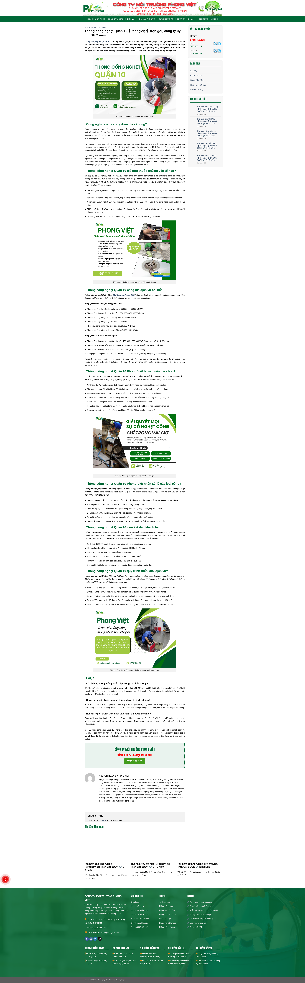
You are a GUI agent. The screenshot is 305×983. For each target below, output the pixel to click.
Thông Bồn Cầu (196, 80)
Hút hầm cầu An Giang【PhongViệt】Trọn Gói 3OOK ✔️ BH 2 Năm (207, 133)
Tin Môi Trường (196, 89)
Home (90, 19)
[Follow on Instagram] (91, 939)
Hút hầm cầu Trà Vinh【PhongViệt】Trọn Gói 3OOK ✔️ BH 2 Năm (207, 158)
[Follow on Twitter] (95, 939)
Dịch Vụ (130, 19)
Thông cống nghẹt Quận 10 (97, 42)
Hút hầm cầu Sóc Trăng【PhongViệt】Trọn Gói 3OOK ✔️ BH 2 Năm (207, 145)
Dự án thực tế (166, 19)
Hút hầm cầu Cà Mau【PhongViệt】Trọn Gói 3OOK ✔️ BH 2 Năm (207, 121)
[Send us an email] (100, 939)
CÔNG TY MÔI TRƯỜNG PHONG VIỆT (154, 4)
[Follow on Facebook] (87, 939)
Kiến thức (203, 19)
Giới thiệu (100, 19)
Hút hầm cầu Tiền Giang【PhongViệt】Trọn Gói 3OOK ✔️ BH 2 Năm (207, 109)
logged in (102, 820)
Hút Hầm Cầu (196, 76)
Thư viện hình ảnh (185, 19)
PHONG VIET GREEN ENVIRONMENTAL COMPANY (155, 8)
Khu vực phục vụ (147, 19)
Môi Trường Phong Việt (124, 295)
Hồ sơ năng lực (115, 19)
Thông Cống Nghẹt (99, 27)
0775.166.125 (213, 8)
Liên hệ (214, 19)
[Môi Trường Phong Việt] (93, 9)
